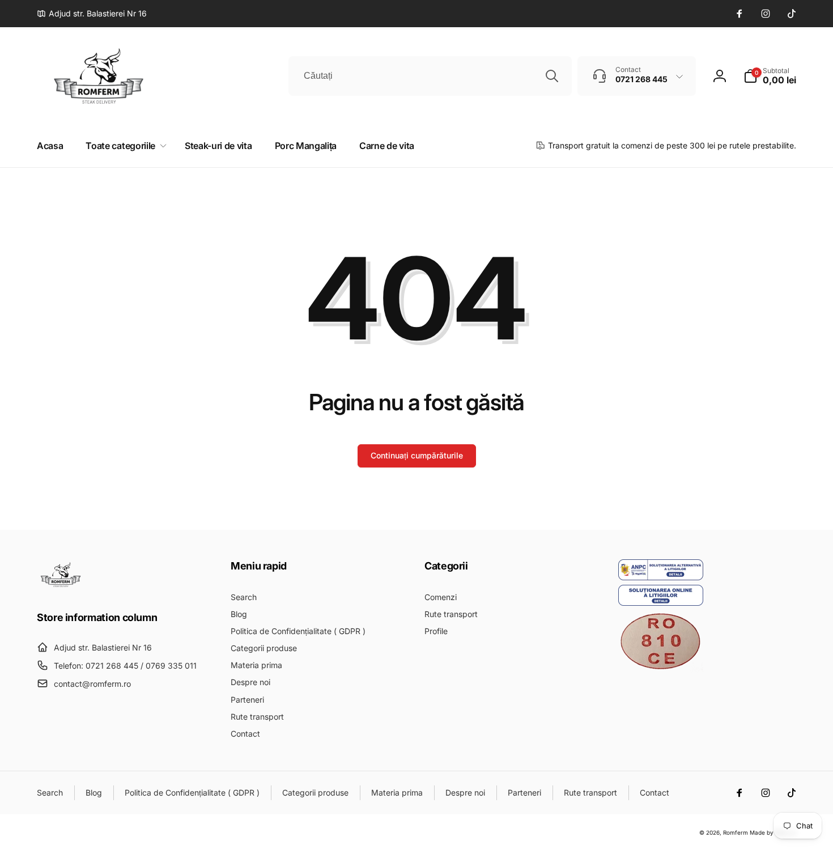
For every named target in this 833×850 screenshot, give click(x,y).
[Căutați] (552, 76)
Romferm (735, 832)
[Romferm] (61, 586)
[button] (769, 75)
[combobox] (430, 76)
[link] (92, 13)
